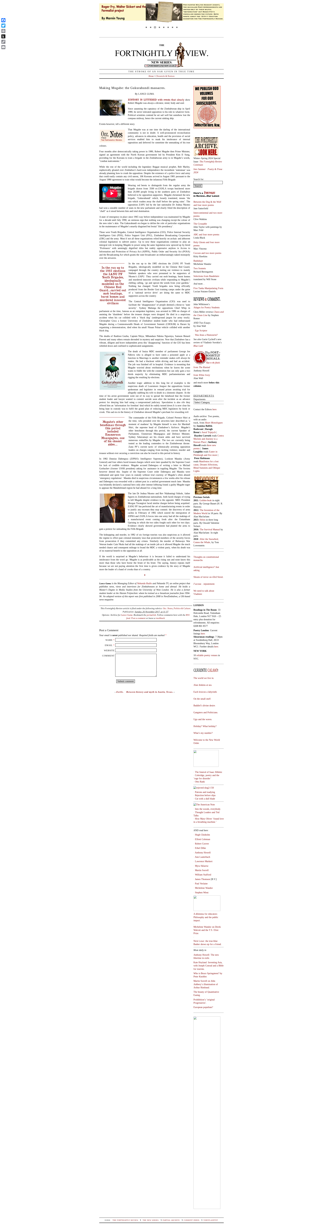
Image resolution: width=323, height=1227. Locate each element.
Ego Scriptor (201, 330)
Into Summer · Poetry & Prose (208, 169)
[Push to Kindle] (3, 36)
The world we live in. (203, 678)
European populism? (203, 1007)
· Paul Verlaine (200, 883)
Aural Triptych (209, 432)
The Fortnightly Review (125, 1220)
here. (214, 409)
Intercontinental (201, 212)
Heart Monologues (214, 422)
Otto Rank (200, 781)
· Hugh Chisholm (201, 834)
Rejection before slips (205, 795)
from (201, 367)
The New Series (151, 1220)
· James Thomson (201, 879)
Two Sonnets (199, 268)
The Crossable (200, 223)
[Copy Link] (3, 41)
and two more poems (211, 253)
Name (109, 640)
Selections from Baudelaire (206, 276)
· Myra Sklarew (200, 865)
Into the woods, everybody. (208, 809)
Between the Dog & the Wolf (207, 201)
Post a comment (138, 618)
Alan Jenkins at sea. (202, 685)
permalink (151, 615)
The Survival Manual (210, 529)
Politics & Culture (182, 608)
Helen (202, 519)
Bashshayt (198, 260)
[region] (161, 17)
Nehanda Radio (144, 583)
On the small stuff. (202, 698)
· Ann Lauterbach (201, 857)
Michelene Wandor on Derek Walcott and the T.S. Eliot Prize (207, 930)
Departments (199, 399)
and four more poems (203, 205)
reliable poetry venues (206, 655)
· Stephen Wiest (200, 892)
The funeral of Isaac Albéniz (208, 772)
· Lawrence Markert (202, 861)
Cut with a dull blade (205, 798)
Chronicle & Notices (165, 76)
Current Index (191, 1220)
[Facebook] (3, 20)
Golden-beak (206, 500)
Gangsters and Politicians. (205, 712)
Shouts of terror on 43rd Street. (208, 577)
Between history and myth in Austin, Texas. (149, 692)
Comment (108, 655)
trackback (160, 618)
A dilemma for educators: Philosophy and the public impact (205, 917)
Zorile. (120, 692)
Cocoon (197, 253)
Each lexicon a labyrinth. (205, 691)
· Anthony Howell (202, 852)
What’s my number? (203, 733)
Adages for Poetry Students (206, 307)
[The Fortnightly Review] (161, 65)
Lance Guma (127, 615)
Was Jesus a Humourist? (206, 335)
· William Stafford (202, 874)
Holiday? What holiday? (205, 726)
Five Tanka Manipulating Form (208, 288)
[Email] (3, 47)
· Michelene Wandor (203, 888)
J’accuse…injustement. (204, 584)
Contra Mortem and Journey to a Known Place (208, 438)
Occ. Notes (168, 608)
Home (151, 76)
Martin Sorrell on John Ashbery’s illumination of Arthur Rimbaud (205, 984)
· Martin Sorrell (201, 870)
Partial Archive (171, 1220)
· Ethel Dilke (199, 848)
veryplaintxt (210, 1220)
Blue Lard (198, 345)
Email (109, 645)
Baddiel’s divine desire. (204, 705)
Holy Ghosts (199, 242)
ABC (196, 234)
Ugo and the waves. (202, 719)
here (216, 646)
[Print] (3, 31)
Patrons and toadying (205, 792)
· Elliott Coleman (201, 839)
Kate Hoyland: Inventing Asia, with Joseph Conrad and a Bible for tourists (208, 965)
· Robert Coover (201, 843)
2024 (195, 172)
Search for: (198, 179)
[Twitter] (3, 25)
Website (109, 650)
